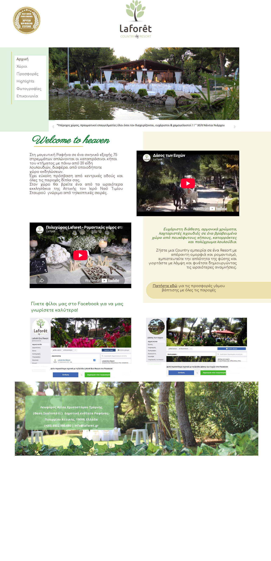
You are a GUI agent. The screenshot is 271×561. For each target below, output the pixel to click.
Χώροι (22, 67)
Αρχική (22, 59)
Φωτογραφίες (29, 89)
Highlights (25, 81)
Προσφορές (27, 74)
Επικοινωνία (27, 96)
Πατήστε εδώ (165, 286)
